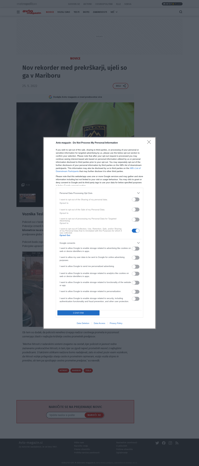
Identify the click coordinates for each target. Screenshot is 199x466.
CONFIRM (78, 313)
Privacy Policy (116, 323)
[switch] (135, 199)
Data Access (99, 323)
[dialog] (99, 233)
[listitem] (99, 193)
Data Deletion (83, 323)
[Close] (150, 143)
